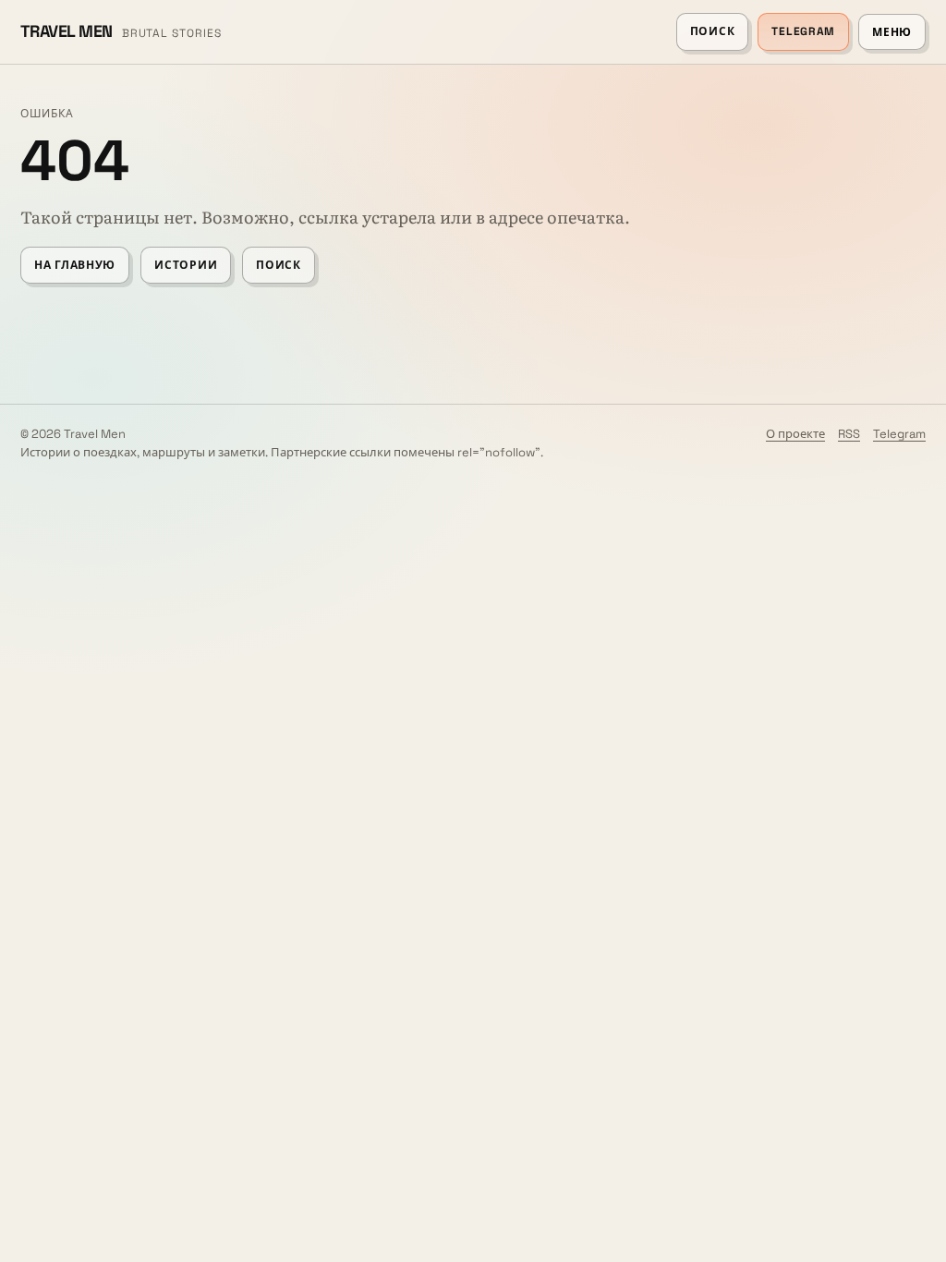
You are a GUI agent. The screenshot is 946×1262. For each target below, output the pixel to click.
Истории (185, 265)
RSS (849, 434)
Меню (892, 32)
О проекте (795, 434)
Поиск (712, 31)
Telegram (803, 31)
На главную (74, 265)
